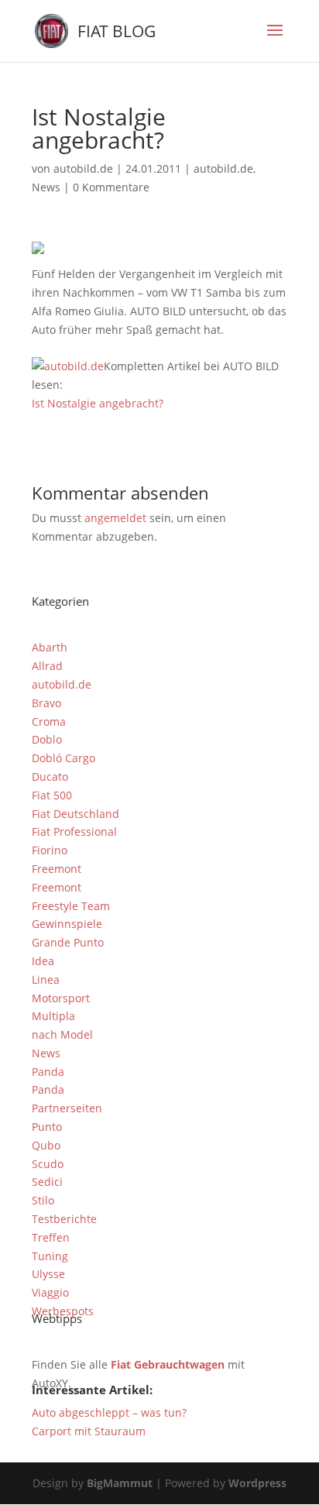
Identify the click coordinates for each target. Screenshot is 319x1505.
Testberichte (64, 1218)
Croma (49, 721)
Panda (48, 1071)
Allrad (47, 665)
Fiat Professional (74, 831)
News (46, 187)
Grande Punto (68, 942)
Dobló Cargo (63, 758)
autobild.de (83, 168)
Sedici (47, 1181)
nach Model (62, 1034)
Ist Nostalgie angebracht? (97, 403)
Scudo (47, 1163)
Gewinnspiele (67, 923)
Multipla (53, 1015)
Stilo (43, 1200)
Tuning (50, 1256)
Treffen (51, 1237)
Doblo (47, 739)
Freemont (56, 868)
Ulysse (48, 1273)
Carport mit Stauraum (89, 1431)
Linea (46, 979)
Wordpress (257, 1483)
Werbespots (63, 1311)
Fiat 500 (52, 795)
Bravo (46, 703)
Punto (47, 1126)
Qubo (46, 1145)
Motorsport (61, 998)
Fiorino (49, 850)
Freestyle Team (71, 906)
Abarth (49, 647)
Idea (43, 961)
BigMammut (120, 1483)
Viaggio (50, 1292)
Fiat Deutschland (75, 813)
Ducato (50, 776)
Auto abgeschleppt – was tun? (109, 1412)
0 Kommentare (111, 187)
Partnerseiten (67, 1108)
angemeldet (115, 517)
